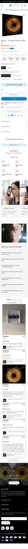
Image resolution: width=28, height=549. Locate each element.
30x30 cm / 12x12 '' (16, 76)
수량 (2, 89)
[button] (14, 319)
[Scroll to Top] (25, 541)
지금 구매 (14, 99)
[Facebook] (3, 528)
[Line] (12, 528)
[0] (25, 5)
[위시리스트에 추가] (23, 15)
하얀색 (9, 68)
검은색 (4, 68)
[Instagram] (7, 528)
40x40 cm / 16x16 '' (6, 80)
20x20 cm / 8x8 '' (6, 76)
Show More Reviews (14, 460)
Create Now (14, 482)
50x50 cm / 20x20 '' (17, 80)
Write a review (14, 145)
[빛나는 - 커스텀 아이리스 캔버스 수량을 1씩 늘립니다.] (25, 89)
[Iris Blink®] (14, 5)
